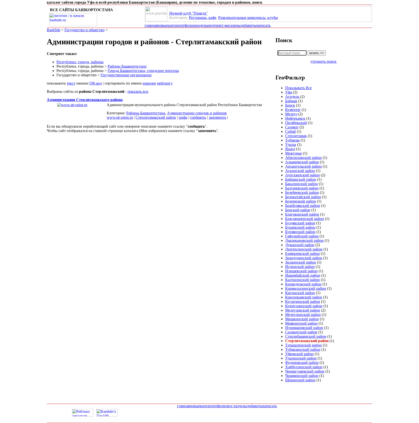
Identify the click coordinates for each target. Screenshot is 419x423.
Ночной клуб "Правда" (188, 13)
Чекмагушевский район (304, 371)
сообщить (198, 117)
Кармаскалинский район (305, 288)
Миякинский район (301, 323)
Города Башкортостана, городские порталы (143, 71)
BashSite (53, 30)
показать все (138, 91)
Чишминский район (301, 376)
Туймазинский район (302, 349)
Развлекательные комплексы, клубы (248, 18)
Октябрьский (296, 123)
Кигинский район (300, 293)
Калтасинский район (302, 280)
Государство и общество (84, 30)
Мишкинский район (302, 319)
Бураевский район (300, 227)
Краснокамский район (303, 297)
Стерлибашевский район (305, 336)
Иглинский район (300, 267)
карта (172, 25)
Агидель (292, 96)
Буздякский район (300, 223)
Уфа (288, 92)
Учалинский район (301, 358)
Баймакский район (300, 179)
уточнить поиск (323, 61)
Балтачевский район (302, 188)
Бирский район (297, 210)
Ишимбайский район (302, 275)
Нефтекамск (295, 118)
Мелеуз (291, 114)
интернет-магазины (224, 25)
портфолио (186, 25)
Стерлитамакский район (156, 117)
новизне (149, 83)
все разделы (237, 406)
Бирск (290, 105)
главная (151, 25)
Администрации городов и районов (197, 113)
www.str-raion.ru (120, 117)
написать (263, 25)
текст (71, 83)
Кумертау (293, 110)
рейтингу (165, 83)
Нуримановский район (304, 328)
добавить (248, 25)
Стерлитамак (296, 136)
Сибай (290, 131)
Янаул (290, 149)
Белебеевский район (302, 192)
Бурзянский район (300, 232)
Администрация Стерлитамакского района (85, 100)
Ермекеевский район (302, 253)
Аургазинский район (302, 175)
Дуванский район (299, 245)
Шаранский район (300, 380)
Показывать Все (298, 88)
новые (162, 25)
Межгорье (293, 153)
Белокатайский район (303, 197)
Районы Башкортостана (127, 66)
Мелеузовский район (302, 310)
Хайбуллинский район (303, 367)
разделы (201, 25)
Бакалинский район (301, 184)
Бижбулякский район (302, 206)
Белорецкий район (300, 201)
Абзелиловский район (303, 158)
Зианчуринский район (303, 258)
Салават (291, 127)
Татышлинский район (303, 345)
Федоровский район (302, 362)
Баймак (291, 101)
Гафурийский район (302, 236)
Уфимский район (299, 354)
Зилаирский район (300, 262)
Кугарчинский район (302, 301)
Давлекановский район (304, 240)
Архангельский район (303, 166)
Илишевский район (301, 271)
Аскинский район (300, 171)
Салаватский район (301, 332)
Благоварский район (302, 214)
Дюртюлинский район (303, 249)
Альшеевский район (302, 162)
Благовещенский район (304, 219)
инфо (183, 117)
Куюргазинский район (303, 306)
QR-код (95, 83)
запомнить (217, 117)
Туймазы (292, 140)
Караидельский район (303, 284)
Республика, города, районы (80, 62)
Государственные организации (126, 75)
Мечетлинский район (303, 315)
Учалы (290, 144)
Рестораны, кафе (202, 18)
